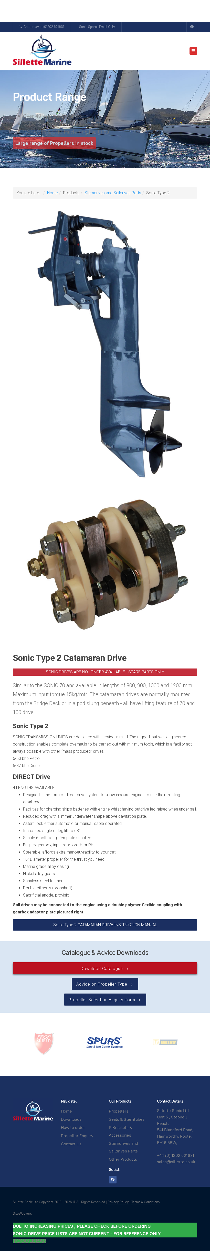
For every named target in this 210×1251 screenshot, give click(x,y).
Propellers (118, 1111)
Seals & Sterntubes (126, 1119)
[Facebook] (192, 27)
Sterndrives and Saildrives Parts (113, 192)
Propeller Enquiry (77, 1135)
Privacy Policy (118, 1202)
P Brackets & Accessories (120, 1131)
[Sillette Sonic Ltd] (42, 51)
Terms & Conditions (145, 1202)
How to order (73, 1127)
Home (52, 192)
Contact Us (71, 1144)
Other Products (123, 1159)
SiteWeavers (22, 1213)
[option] (44, 1042)
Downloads (71, 1119)
